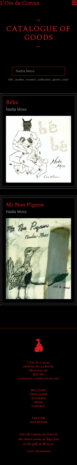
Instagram (38, 422)
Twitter (38, 418)
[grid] (38, 202)
